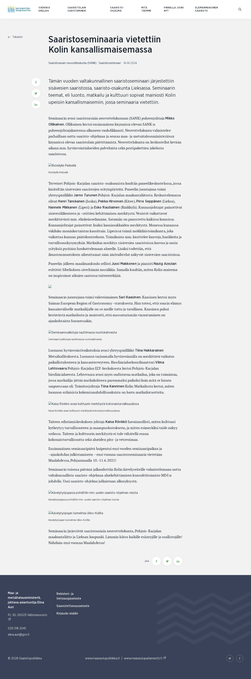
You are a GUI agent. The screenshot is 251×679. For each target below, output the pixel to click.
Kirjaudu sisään (67, 613)
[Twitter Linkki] (229, 658)
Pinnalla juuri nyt (174, 9)
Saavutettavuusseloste (72, 606)
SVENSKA (44, 7)
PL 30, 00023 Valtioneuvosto (28, 615)
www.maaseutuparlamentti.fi (145, 658)
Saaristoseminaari (110, 63)
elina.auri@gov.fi (18, 634)
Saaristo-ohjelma (117, 9)
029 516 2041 (17, 628)
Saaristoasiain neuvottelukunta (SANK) (72, 63)
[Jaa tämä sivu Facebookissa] (36, 82)
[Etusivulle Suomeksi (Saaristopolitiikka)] (19, 9)
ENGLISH (44, 11)
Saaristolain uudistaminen (77, 9)
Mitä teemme (146, 9)
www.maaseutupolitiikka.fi (102, 658)
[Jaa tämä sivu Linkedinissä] (36, 104)
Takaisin (17, 37)
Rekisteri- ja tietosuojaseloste (68, 596)
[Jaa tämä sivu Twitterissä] (36, 93)
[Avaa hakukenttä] (240, 9)
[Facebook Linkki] (239, 658)
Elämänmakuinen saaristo (206, 9)
